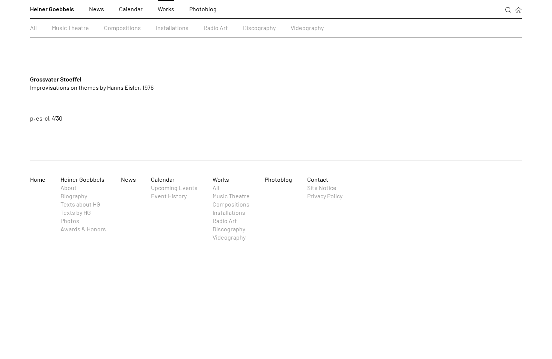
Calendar (131, 8)
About (68, 187)
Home (37, 179)
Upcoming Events (174, 187)
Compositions (122, 27)
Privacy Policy (324, 195)
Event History (169, 195)
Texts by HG (75, 212)
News (96, 8)
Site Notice (321, 187)
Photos (69, 220)
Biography (73, 195)
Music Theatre (70, 27)
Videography (307, 27)
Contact (317, 179)
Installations (172, 27)
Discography (259, 27)
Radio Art (216, 27)
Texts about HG (80, 204)
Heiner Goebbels (52, 8)
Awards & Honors (83, 228)
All (33, 27)
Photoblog (203, 8)
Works (166, 8)
